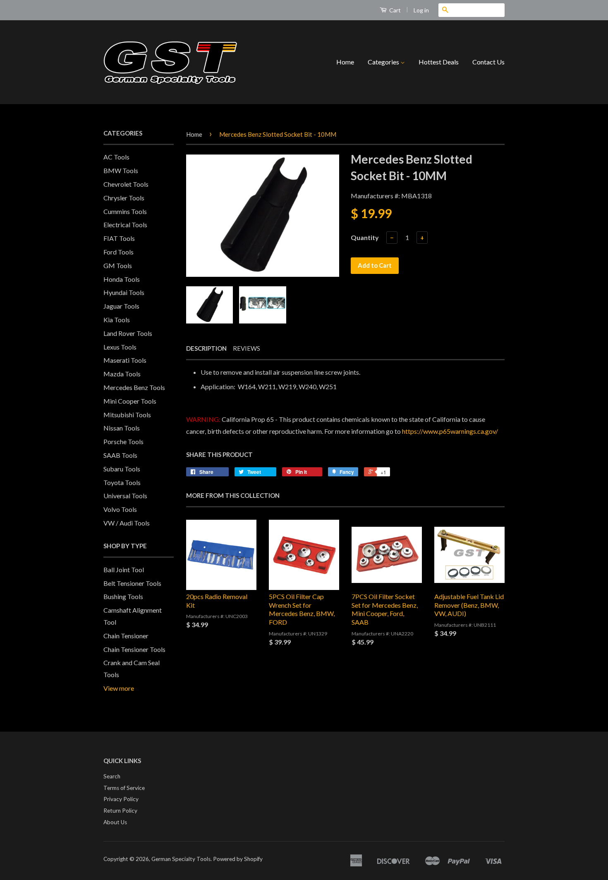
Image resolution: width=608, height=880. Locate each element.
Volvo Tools (120, 509)
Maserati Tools (124, 360)
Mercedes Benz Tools (134, 387)
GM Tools (117, 265)
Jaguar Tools (121, 306)
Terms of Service (124, 788)
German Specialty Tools (181, 859)
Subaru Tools (121, 469)
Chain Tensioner (125, 636)
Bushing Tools (123, 596)
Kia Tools (116, 319)
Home (345, 62)
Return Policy (120, 810)
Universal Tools (125, 495)
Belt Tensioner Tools (132, 583)
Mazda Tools (122, 374)
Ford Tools (118, 252)
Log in (421, 10)
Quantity (365, 237)
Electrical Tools (125, 224)
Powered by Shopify (238, 859)
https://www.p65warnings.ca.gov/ (450, 431)
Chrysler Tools (123, 198)
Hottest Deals (439, 62)
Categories (384, 62)
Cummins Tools (125, 211)
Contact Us (488, 62)
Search (111, 776)
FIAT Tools (119, 238)
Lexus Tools (119, 347)
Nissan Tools (121, 428)
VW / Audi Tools (126, 523)
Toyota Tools (122, 482)
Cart (394, 10)
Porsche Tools (123, 441)
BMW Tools (120, 170)
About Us (115, 822)
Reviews (246, 348)
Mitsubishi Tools (127, 415)
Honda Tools (121, 279)
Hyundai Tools (123, 292)
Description (206, 348)
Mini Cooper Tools (129, 401)
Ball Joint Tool (123, 569)
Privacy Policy (121, 799)
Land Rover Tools (127, 333)
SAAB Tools (120, 455)
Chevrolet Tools (125, 184)
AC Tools (116, 157)
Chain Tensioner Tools (134, 649)
